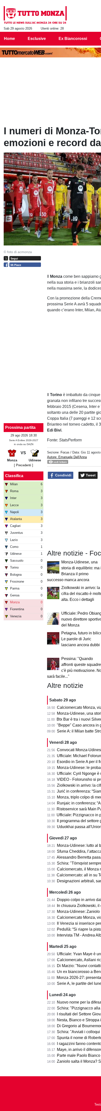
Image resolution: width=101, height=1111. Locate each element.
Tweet (90, 475)
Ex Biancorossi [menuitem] (73, 38)
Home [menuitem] (9, 38)
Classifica (14, 476)
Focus (65, 452)
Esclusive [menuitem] (37, 38)
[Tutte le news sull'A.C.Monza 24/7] (35, 15)
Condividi (62, 475)
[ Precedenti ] (23, 465)
